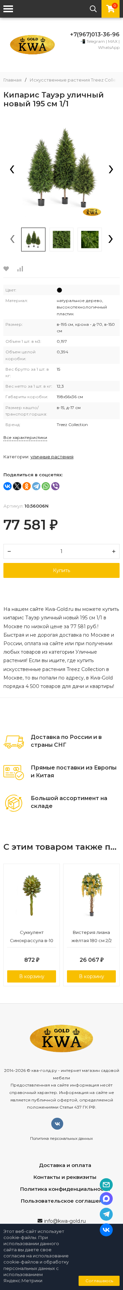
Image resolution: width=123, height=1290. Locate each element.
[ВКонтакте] (7, 486)
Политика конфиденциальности (65, 1189)
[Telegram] (36, 486)
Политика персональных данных (61, 1138)
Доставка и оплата (65, 1165)
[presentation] (11, 169)
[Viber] (55, 486)
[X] (17, 486)
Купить (61, 570)
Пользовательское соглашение (65, 1201)
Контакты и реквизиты (64, 1177)
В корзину (31, 976)
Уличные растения (51, 456)
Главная (12, 80)
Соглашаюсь (99, 1280)
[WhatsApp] (46, 486)
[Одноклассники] (27, 486)
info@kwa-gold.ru (65, 1221)
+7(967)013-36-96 (95, 34)
